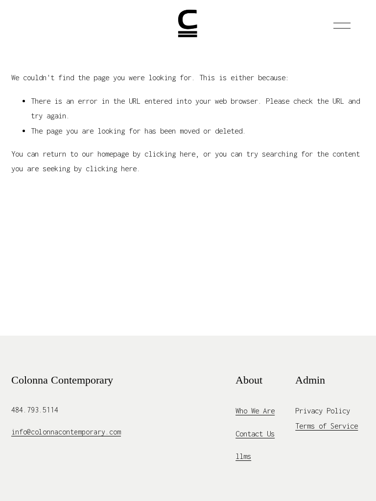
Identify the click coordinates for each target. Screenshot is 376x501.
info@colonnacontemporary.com (66, 432)
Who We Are (255, 410)
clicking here (169, 153)
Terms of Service (326, 425)
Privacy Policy (322, 410)
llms (243, 456)
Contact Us (255, 433)
